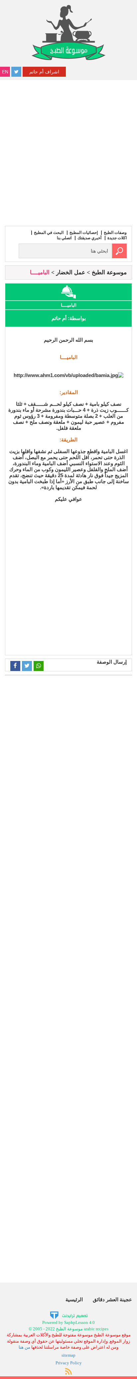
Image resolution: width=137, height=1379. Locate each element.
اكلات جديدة (117, 238)
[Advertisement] (68, 152)
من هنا (24, 1347)
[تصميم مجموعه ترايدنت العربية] (68, 1314)
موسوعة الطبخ (109, 272)
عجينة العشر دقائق (112, 1299)
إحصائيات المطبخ (83, 232)
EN (5, 71)
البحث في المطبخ (49, 232)
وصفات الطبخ (115, 232)
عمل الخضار (70, 272)
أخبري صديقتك (89, 238)
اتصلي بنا (64, 238)
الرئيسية (74, 1299)
